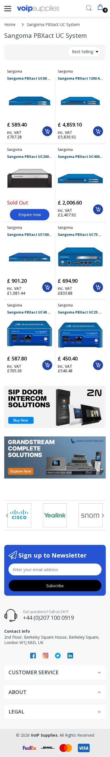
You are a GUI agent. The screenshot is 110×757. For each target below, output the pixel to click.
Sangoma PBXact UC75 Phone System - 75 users (80, 234)
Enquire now (29, 214)
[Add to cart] (47, 131)
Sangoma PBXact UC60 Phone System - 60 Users (29, 78)
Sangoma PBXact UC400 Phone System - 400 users (80, 157)
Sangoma (14, 71)
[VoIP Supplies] (38, 8)
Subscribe (55, 585)
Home (10, 24)
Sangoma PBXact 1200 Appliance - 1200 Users (80, 78)
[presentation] (7, 515)
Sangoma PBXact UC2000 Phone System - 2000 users (29, 157)
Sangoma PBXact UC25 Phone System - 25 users (80, 312)
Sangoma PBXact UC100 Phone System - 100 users (29, 234)
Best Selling (82, 51)
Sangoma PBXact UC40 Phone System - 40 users (29, 312)
